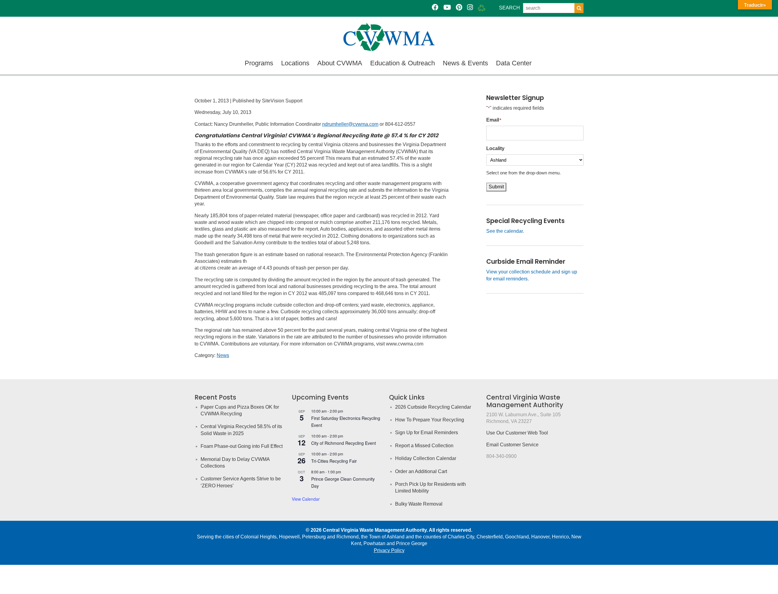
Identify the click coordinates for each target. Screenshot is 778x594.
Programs (259, 63)
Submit (496, 186)
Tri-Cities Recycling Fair (334, 461)
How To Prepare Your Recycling (429, 419)
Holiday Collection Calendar (425, 458)
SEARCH (509, 7)
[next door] (481, 7)
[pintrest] (459, 7)
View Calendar (306, 499)
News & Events (465, 63)
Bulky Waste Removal (418, 503)
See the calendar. (505, 231)
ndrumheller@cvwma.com (350, 124)
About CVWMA (339, 63)
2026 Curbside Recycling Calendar (433, 407)
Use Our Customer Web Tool (517, 432)
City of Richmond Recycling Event (343, 443)
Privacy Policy (389, 550)
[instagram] (470, 7)
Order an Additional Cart (421, 471)
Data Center (514, 63)
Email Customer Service (512, 444)
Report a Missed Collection (424, 445)
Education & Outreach (402, 63)
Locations (295, 63)
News (223, 355)
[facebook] (435, 7)
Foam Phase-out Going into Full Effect (242, 446)
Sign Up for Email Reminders (426, 432)
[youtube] (447, 7)
